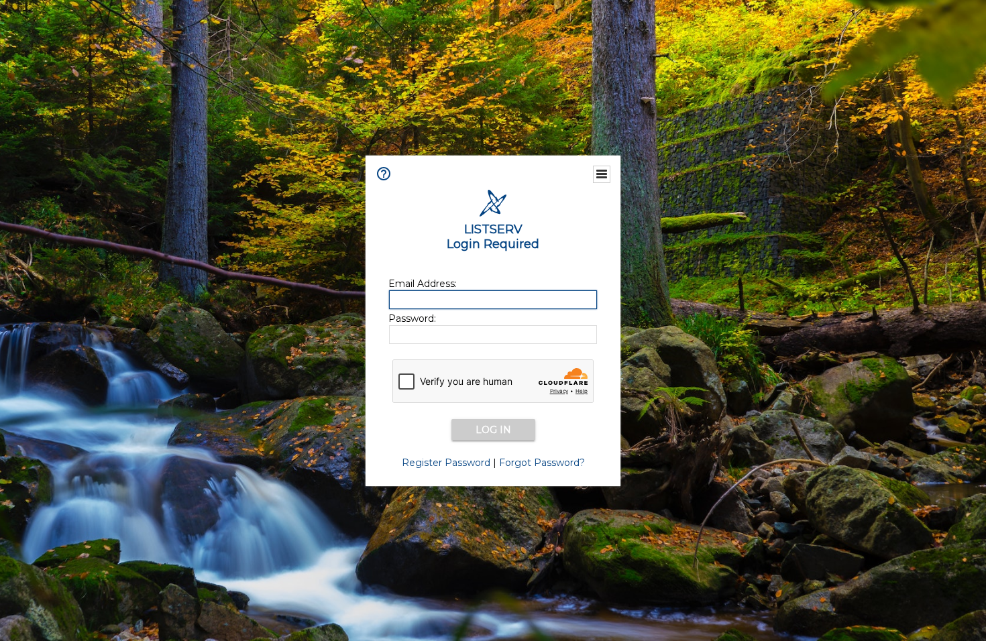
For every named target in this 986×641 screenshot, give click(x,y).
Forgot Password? (542, 463)
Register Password (446, 463)
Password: (412, 318)
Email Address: (422, 284)
